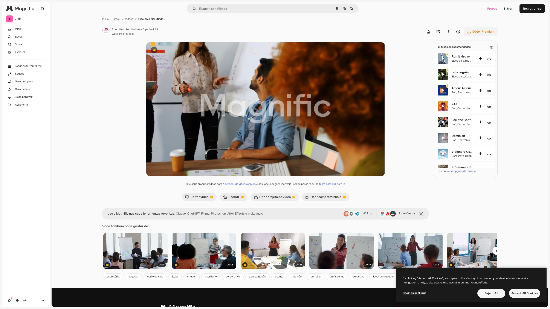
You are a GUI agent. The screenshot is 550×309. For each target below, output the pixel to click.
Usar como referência (323, 198)
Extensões (405, 213)
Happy (469, 156)
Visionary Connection (462, 152)
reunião (297, 276)
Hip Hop (470, 60)
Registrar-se (532, 9)
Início (105, 19)
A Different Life (462, 168)
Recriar (231, 198)
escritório (211, 276)
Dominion (458, 136)
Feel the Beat (461, 120)
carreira (316, 276)
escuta (279, 276)
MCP (365, 213)
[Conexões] (9, 300)
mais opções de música (461, 171)
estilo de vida (155, 276)
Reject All (491, 293)
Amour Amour (461, 88)
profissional (337, 276)
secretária (113, 276)
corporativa (233, 276)
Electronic (458, 60)
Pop (454, 92)
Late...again (460, 72)
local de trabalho (383, 276)
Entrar (508, 9)
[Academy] (17, 300)
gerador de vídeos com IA (240, 184)
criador (191, 276)
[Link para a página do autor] (106, 31)
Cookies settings (414, 293)
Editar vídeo (196, 198)
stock (116, 19)
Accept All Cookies (524, 293)
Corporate (471, 76)
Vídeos (129, 19)
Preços (492, 9)
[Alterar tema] (24, 300)
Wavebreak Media (123, 34)
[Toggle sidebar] (42, 8)
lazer (175, 276)
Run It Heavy (461, 56)
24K (454, 104)
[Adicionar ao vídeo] (480, 58)
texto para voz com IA (332, 184)
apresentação (257, 276)
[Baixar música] (489, 58)
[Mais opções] (448, 31)
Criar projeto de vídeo (272, 198)
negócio (133, 276)
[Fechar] (421, 213)
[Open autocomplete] (193, 8)
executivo (358, 276)
